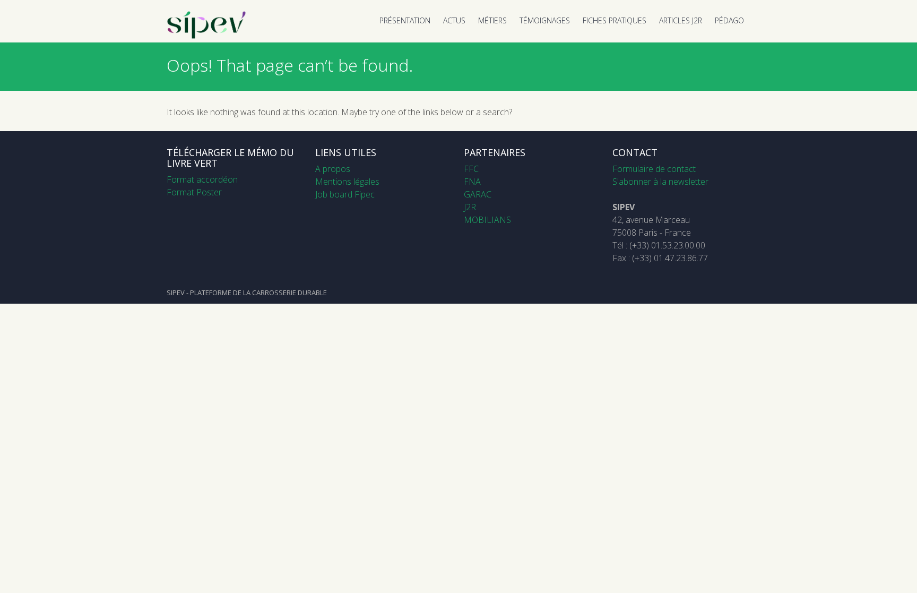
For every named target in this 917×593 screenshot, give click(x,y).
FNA (472, 181)
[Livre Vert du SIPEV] (206, 36)
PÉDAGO (729, 20)
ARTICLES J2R (680, 20)
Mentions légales (347, 181)
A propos (332, 169)
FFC (471, 169)
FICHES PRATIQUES (614, 20)
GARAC (477, 194)
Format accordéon (202, 179)
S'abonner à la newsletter (660, 181)
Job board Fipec (345, 194)
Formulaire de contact (654, 169)
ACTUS (454, 20)
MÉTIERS (492, 20)
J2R (470, 207)
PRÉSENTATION (404, 20)
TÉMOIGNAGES (545, 20)
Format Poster (194, 192)
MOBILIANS (487, 220)
